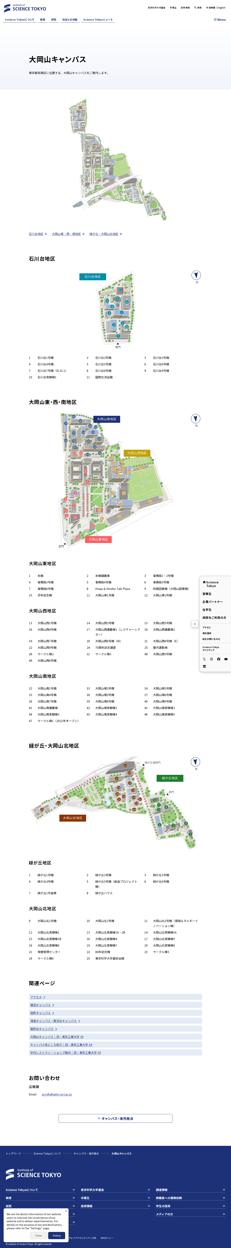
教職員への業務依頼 (169, 1198)
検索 (199, 7)
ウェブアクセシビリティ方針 (82, 1237)
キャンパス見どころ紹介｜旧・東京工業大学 (59, 1044)
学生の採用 (163, 1206)
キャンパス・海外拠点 (86, 1153)
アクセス (206, 627)
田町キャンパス (40, 1013)
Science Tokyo (212, 584)
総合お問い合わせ (211, 638)
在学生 (207, 609)
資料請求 (206, 633)
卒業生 (173, 7)
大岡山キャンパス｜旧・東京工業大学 (55, 1036)
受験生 (207, 594)
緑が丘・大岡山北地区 (104, 234)
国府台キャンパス (42, 1029)
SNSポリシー (107, 1237)
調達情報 (161, 1190)
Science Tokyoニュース (98, 19)
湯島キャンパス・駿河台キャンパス (53, 1021)
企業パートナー (212, 601)
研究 (53, 19)
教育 (42, 19)
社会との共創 (70, 19)
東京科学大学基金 (156, 7)
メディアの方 (164, 1214)
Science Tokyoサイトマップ (210, 648)
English (221, 7)
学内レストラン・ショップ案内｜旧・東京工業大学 (63, 1052)
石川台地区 (36, 234)
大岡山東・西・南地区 (66, 234)
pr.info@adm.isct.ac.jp (57, 1094)
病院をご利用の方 (214, 617)
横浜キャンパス (40, 1005)
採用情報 (185, 7)
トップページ (13, 1153)
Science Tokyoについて (19, 19)
